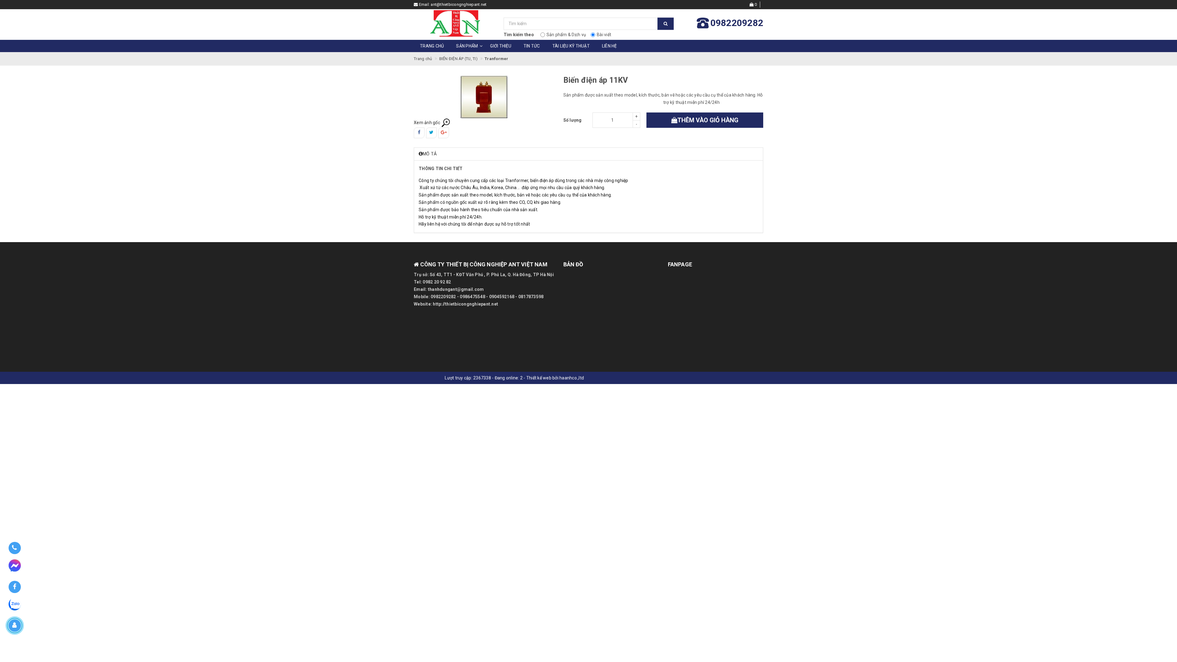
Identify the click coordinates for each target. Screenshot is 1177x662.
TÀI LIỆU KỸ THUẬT (571, 46)
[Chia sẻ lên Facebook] (419, 132)
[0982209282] (14, 548)
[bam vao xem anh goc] (484, 96)
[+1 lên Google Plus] (443, 132)
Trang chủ (432, 46)
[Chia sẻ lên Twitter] (431, 132)
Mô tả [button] (430, 154)
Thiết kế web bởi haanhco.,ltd (555, 377)
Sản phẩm (467, 46)
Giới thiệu (500, 46)
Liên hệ (609, 46)
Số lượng (572, 120)
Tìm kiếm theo (519, 34)
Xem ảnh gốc (427, 122)
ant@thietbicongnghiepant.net (458, 4)
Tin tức (532, 46)
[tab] (588, 154)
